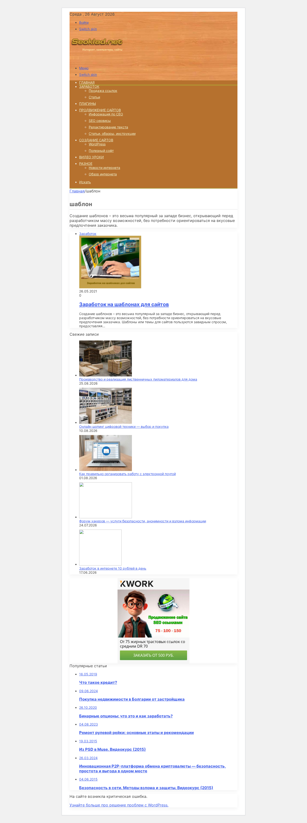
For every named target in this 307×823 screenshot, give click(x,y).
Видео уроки (91, 157)
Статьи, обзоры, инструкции (112, 133)
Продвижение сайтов (100, 110)
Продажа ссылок (103, 91)
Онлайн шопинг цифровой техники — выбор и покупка (124, 426)
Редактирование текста (108, 127)
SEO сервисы (100, 121)
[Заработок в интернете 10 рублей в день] (100, 564)
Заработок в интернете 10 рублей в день (112, 568)
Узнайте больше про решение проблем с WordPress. (119, 805)
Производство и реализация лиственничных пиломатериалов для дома (138, 379)
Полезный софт (101, 151)
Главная (77, 191)
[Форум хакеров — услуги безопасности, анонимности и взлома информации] (105, 517)
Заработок (89, 86)
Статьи (94, 97)
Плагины (87, 103)
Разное (85, 163)
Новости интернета (104, 168)
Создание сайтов (96, 140)
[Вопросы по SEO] (97, 59)
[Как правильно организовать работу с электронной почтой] (105, 470)
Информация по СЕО (106, 114)
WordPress (97, 144)
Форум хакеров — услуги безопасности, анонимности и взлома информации (142, 521)
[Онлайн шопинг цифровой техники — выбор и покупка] (105, 422)
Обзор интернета (103, 174)
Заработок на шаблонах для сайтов (124, 304)
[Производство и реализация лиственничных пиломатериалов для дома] (105, 375)
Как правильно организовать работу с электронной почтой (127, 474)
